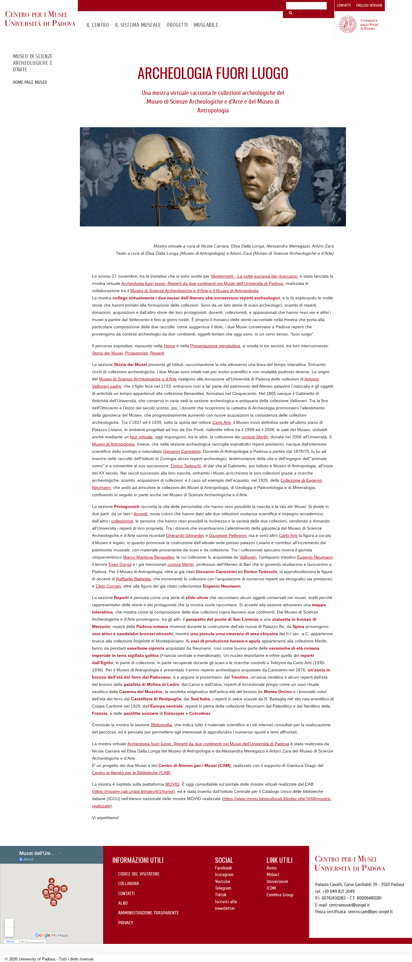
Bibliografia (161, 724)
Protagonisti (136, 353)
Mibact (273, 874)
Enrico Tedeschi (186, 465)
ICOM (271, 888)
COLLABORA (128, 883)
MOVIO (172, 784)
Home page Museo (30, 82)
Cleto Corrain (108, 586)
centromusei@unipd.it (349, 905)
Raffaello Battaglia (133, 578)
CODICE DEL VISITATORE (139, 874)
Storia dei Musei (107, 353)
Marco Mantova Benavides (148, 557)
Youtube (222, 881)
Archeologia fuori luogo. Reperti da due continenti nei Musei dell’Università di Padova (202, 283)
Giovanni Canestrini (182, 451)
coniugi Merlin (255, 436)
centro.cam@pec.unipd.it (370, 911)
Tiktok (221, 894)
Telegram (223, 888)
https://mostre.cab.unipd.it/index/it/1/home (133, 791)
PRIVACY (125, 923)
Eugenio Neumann (315, 557)
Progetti (177, 25)
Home (169, 345)
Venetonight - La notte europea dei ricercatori (254, 276)
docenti (140, 513)
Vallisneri (247, 557)
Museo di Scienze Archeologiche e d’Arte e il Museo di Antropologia (194, 290)
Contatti (344, 5)
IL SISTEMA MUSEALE (138, 25)
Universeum (277, 881)
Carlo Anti (221, 422)
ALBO (123, 903)
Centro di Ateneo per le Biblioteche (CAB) (131, 772)
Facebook (223, 868)
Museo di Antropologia (113, 444)
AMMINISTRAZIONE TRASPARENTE (148, 913)
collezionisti (122, 521)
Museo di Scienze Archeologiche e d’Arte (138, 379)
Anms (272, 868)
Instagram (224, 874)
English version (369, 5)
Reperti (157, 353)
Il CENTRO (98, 25)
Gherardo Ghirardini (185, 535)
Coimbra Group (280, 894)
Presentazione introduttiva (215, 345)
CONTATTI (126, 893)
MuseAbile (206, 25)
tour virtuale (141, 436)
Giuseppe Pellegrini (227, 535)
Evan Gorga (120, 564)
